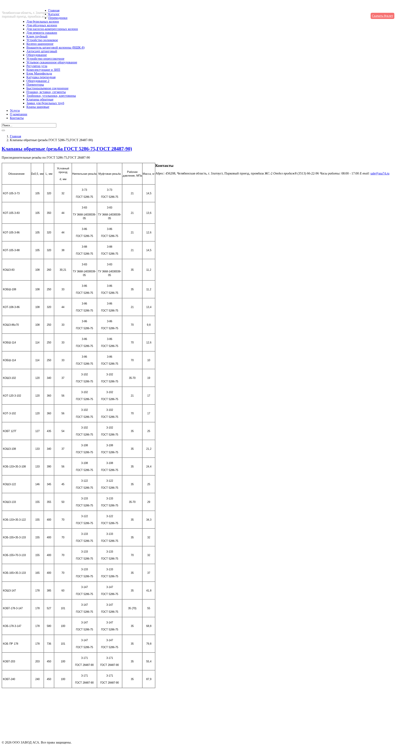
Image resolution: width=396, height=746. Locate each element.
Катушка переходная (40, 77)
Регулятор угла (36, 66)
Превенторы (35, 84)
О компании (18, 114)
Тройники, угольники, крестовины (51, 95)
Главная (53, 10)
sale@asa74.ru (379, 173)
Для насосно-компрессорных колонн (52, 29)
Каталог (54, 14)
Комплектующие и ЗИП (43, 69)
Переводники (57, 18)
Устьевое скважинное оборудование (51, 62)
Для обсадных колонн (41, 25)
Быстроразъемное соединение (47, 88)
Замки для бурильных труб (45, 103)
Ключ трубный (36, 36)
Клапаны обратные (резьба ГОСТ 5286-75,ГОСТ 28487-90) (67, 148)
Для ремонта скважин (41, 32)
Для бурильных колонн (42, 21)
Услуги (15, 110)
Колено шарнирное (39, 44)
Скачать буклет (382, 16)
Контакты (17, 118)
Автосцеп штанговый (41, 51)
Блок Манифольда (39, 73)
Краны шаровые (37, 107)
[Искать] (3, 130)
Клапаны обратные (39, 99)
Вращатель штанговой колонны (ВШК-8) (55, 47)
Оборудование (36, 55)
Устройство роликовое (42, 40)
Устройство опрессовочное (45, 58)
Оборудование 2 (37, 81)
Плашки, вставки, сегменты (46, 92)
